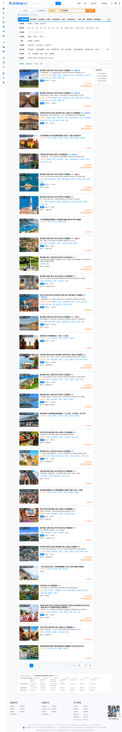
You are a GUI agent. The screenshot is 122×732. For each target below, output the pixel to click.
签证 (109, 19)
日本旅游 (72, 688)
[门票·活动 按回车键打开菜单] (3, 27)
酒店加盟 (54, 711)
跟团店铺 (89, 19)
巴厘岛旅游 (53, 688)
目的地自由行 (71, 19)
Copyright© (31, 725)
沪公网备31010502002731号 (32, 727)
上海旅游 (42, 690)
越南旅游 (62, 684)
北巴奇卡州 (73, 680)
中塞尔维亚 (36, 678)
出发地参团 (33, 19)
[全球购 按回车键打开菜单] (3, 58)
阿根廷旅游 (53, 685)
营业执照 (75, 714)
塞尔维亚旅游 (24, 15)
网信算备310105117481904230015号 (91, 725)
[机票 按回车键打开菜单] (3, 13)
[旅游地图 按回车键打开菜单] (3, 52)
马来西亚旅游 (33, 684)
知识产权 (85, 717)
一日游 (79, 19)
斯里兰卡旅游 (53, 684)
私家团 (48, 19)
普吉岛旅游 (43, 688)
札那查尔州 (43, 680)
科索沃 (42, 681)
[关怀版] (119, 3)
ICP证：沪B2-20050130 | (62, 725)
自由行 (64, 19)
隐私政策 (85, 711)
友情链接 (54, 706)
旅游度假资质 (90, 727)
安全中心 (85, 714)
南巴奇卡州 (86, 678)
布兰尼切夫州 (96, 678)
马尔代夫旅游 (33, 688)
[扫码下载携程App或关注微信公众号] (112, 3)
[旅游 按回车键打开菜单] (3, 22)
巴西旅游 (32, 685)
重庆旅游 (92, 690)
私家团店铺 (97, 19)
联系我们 (75, 709)
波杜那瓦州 (53, 680)
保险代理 (54, 709)
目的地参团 (41, 19)
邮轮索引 (22, 711)
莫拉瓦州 (32, 681)
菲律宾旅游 (43, 684)
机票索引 (12, 709)
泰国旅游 (62, 688)
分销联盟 (44, 706)
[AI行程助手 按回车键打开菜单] (3, 42)
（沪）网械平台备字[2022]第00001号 (65, 727)
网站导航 (22, 709)
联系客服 (104, 3)
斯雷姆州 (32, 680)
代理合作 (44, 711)
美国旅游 (82, 688)
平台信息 (97, 727)
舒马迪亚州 (66, 678)
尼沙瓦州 (45, 678)
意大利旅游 (73, 684)
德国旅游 (42, 685)
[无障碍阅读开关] (115, 3)
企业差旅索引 (13, 714)
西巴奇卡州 (56, 678)
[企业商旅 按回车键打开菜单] (3, 73)
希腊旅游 (82, 684)
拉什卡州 (75, 678)
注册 (85, 3)
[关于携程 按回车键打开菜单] (3, 83)
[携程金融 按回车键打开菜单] (3, 67)
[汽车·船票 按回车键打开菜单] (3, 31)
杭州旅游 (52, 690)
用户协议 (75, 711)
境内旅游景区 (38, 675)
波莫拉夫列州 (93, 680)
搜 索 (91, 11)
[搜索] (58, 3)
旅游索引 (51, 675)
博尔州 (81, 680)
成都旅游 (72, 690)
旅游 (19, 15)
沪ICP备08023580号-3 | (75, 725)
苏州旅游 (62, 690)
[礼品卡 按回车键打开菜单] (3, 62)
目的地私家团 (56, 19)
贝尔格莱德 (53, 681)
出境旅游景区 (45, 675)
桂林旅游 (82, 690)
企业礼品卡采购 (46, 709)
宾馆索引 (12, 706)
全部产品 (52, 10)
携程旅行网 (18, 3)
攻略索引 (22, 706)
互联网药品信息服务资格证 (48, 727)
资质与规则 (103, 727)
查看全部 (56, 675)
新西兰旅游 (93, 684)
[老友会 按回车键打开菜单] (3, 78)
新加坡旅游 (93, 688)
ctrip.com (42, 725)
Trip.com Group (77, 719)
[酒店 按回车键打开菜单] (3, 8)
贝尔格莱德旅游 (23, 19)
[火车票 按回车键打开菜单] (3, 18)
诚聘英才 (85, 709)
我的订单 (93, 3)
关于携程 (75, 706)
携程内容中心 (76, 717)
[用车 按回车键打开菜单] (3, 36)
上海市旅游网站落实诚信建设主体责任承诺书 (82, 730)
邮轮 (83, 19)
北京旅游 (32, 690)
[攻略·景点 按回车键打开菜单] (3, 47)
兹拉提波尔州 (63, 680)
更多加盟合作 (45, 714)
